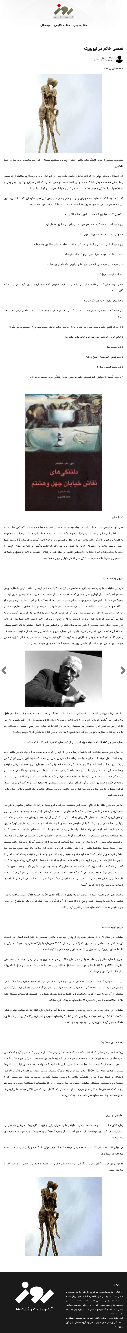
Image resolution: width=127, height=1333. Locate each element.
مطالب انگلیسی (62, 25)
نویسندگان (45, 25)
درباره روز (117, 1285)
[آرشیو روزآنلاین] (63, 19)
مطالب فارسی (80, 25)
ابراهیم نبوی (107, 58)
